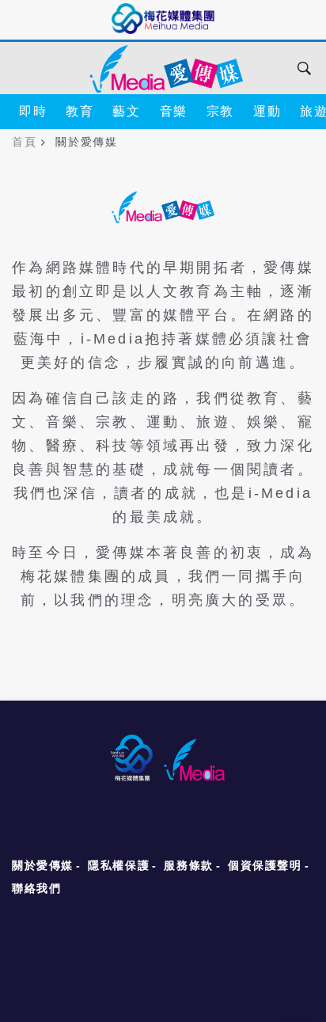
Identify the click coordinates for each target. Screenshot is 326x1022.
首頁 (24, 141)
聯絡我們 (36, 888)
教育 (79, 111)
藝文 (126, 111)
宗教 (220, 111)
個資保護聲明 (265, 865)
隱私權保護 (119, 865)
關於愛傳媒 (43, 865)
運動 (267, 111)
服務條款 (188, 865)
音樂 (174, 111)
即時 (33, 111)
